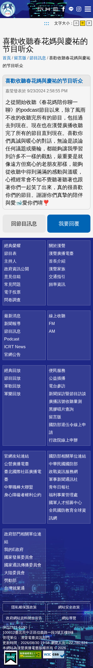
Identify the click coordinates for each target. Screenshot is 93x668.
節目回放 (12, 378)
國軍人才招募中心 (65, 502)
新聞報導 (12, 323)
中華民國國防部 (63, 464)
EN (40, 9)
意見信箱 (12, 276)
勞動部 (10, 580)
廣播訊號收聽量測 (65, 401)
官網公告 (12, 354)
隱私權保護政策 (24, 607)
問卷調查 (12, 300)
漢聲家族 (57, 269)
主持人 (10, 261)
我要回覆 (69, 223)
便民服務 (57, 370)
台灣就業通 (14, 588)
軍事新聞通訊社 (63, 479)
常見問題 (12, 284)
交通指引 (57, 276)
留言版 (20, 58)
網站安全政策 (69, 607)
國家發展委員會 (18, 557)
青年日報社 (59, 487)
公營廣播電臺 (16, 464)
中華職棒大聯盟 (18, 487)
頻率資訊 (57, 284)
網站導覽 (69, 618)
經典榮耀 (12, 245)
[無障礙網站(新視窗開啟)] (30, 654)
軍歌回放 (12, 386)
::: (46, 23)
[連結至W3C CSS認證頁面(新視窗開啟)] (54, 654)
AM (52, 331)
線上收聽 (48, 9)
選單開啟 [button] (88, 9)
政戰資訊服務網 (63, 471)
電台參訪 (57, 386)
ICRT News (15, 347)
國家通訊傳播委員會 (22, 565)
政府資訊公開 (16, 269)
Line (71, 9)
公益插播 (57, 378)
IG (79, 9)
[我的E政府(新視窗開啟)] (11, 657)
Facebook (63, 9)
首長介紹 (57, 261)
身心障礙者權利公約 (22, 495)
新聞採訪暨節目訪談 (67, 394)
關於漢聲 (57, 245)
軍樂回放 (12, 394)
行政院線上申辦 (63, 440)
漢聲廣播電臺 (8, 9)
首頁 (7, 58)
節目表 (10, 253)
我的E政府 (14, 549)
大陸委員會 (14, 573)
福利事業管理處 (63, 495)
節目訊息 (37, 58)
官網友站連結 (16, 456)
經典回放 (55, 9)
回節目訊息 (24, 223)
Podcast (11, 339)
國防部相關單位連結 (67, 456)
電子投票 (12, 292)
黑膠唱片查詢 (61, 409)
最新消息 (12, 316)
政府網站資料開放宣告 (24, 618)
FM (52, 323)
